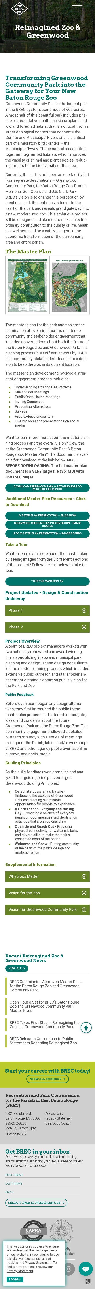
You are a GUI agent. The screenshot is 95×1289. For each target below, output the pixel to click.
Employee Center (58, 1123)
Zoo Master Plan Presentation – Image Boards (47, 533)
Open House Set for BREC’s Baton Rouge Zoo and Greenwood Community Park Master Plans (44, 1006)
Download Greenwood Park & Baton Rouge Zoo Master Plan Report (48, 488)
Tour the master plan (47, 581)
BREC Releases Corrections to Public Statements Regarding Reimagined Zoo (43, 1041)
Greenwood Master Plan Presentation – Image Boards (47, 524)
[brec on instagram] (68, 1269)
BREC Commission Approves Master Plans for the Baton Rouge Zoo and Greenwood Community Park (46, 986)
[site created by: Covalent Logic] (78, 1283)
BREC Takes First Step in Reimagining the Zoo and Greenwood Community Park (45, 1024)
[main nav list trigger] (77, 9)
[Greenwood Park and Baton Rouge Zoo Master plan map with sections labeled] (27, 285)
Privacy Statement (20, 1271)
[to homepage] (40, 8)
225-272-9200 (15, 1123)
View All (15, 968)
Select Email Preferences (34, 1203)
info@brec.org (16, 1133)
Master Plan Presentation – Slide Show (47, 515)
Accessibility (54, 1113)
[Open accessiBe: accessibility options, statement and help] (86, 1027)
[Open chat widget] (86, 1269)
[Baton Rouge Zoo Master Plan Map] (69, 285)
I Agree (15, 1279)
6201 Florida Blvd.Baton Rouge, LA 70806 (22, 1115)
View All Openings (45, 1079)
